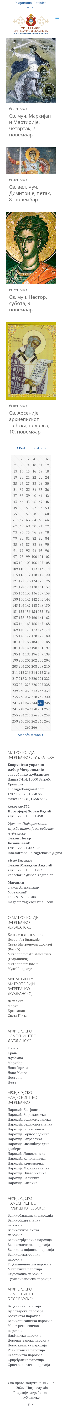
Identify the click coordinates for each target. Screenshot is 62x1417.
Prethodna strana (32, 448)
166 (34, 623)
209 (40, 666)
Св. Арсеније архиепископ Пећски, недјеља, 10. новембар (29, 422)
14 (21, 471)
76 (34, 532)
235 (15, 696)
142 (34, 599)
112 (34, 568)
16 (34, 471)
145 (15, 605)
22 (34, 477)
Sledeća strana (29, 734)
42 (47, 495)
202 (34, 660)
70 (34, 526)
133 (15, 593)
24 (47, 477)
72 (47, 526)
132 (47, 587)
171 (28, 629)
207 (28, 666)
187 (15, 648)
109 (15, 568)
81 (28, 538)
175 (15, 635)
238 (34, 696)
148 (34, 605)
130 (34, 587)
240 (47, 696)
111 (28, 568)
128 (21, 587)
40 (34, 495)
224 (21, 684)
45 (28, 501)
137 (40, 593)
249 (28, 709)
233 (40, 690)
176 (21, 635)
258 (47, 715)
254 (21, 715)
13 (15, 471)
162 (47, 617)
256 (34, 715)
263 (40, 721)
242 (21, 703)
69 (28, 526)
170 (21, 629)
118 (34, 575)
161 (40, 617)
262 (34, 721)
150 (47, 605)
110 (21, 568)
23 (41, 477)
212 (21, 672)
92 (21, 550)
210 (47, 666)
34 (34, 489)
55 (15, 514)
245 (40, 703)
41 (41, 495)
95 (41, 550)
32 (21, 489)
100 (34, 556)
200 (21, 660)
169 (15, 629)
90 (47, 544)
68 (21, 526)
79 (15, 538)
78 (47, 532)
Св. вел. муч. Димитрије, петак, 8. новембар (30, 193)
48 (47, 501)
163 (15, 623)
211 (15, 672)
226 (34, 684)
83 (41, 538)
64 (34, 520)
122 (21, 581)
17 (41, 471)
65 (41, 520)
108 (47, 562)
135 (28, 593)
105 (28, 562)
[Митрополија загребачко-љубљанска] (31, 24)
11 (41, 465)
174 (47, 629)
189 (28, 648)
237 (28, 696)
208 (34, 666)
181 (15, 642)
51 (28, 507)
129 (28, 587)
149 (40, 605)
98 (21, 556)
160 (34, 617)
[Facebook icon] (28, 7)
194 (21, 654)
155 (40, 611)
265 (28, 727)
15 (28, 471)
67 (15, 526)
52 (34, 507)
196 (34, 654)
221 (40, 678)
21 (28, 477)
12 (47, 465)
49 (15, 507)
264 (47, 721)
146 (21, 605)
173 (40, 629)
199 (15, 660)
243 (28, 703)
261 (28, 721)
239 (40, 696)
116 (21, 575)
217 (15, 678)
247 (15, 709)
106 (34, 562)
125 (40, 581)
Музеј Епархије (20, 968)
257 (40, 715)
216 (47, 672)
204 (47, 660)
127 (15, 587)
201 (28, 660)
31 (15, 489)
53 (41, 507)
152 (21, 611)
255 (28, 715)
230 (21, 690)
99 (28, 556)
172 (34, 629)
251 (40, 709)
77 (41, 532)
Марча (13, 1005)
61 (15, 520)
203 (40, 660)
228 (47, 684)
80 (21, 538)
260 (21, 721)
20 (21, 477)
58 (34, 514)
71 (41, 526)
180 (47, 635)
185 (40, 642)
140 (21, 599)
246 (47, 703)
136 (34, 593)
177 (28, 635)
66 (47, 520)
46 (34, 501)
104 (21, 562)
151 (15, 611)
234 (47, 690)
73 (15, 532)
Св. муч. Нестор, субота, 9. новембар (28, 303)
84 (47, 538)
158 (21, 617)
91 (15, 550)
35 (41, 489)
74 (21, 532)
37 (15, 495)
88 (34, 544)
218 (21, 678)
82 (34, 538)
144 (47, 599)
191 (40, 648)
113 (40, 568)
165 (28, 623)
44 (21, 501)
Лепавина (16, 1001)
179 (40, 635)
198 (47, 654)
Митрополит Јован (23, 963)
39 (28, 495)
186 (47, 642)
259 (15, 721)
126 (47, 581)
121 (15, 581)
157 (15, 617)
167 (40, 623)
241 (15, 703)
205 (15, 666)
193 (15, 654)
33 (28, 489)
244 (34, 703)
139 (15, 599)
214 (34, 672)
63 (28, 520)
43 (15, 501)
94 (34, 550)
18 (47, 471)
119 (40, 575)
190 (34, 648)
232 (34, 690)
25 (15, 483)
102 (47, 556)
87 (28, 544)
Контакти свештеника (25, 934)
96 (47, 550)
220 (34, 678)
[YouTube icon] (32, 7)
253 (15, 715)
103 (15, 562)
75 (28, 532)
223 (15, 684)
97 (15, 556)
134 (21, 593)
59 (41, 514)
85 (15, 544)
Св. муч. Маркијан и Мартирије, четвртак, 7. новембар (30, 125)
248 (21, 709)
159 (28, 617)
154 (34, 611)
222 (47, 678)
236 (21, 696)
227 (40, 684)
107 (40, 562)
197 (40, 654)
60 (47, 514)
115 (15, 575)
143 (40, 599)
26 (21, 483)
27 (28, 483)
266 (34, 727)
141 (28, 599)
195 (28, 654)
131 (40, 587)
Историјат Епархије (24, 939)
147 (28, 605)
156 (47, 611)
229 (15, 690)
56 (21, 514)
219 (28, 678)
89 (41, 544)
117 (28, 575)
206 (21, 666)
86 (21, 544)
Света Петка (18, 1015)
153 (28, 611)
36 (47, 489)
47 (41, 501)
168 (47, 623)
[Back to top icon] (55, 1410)
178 (34, 635)
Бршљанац (16, 1010)
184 (34, 642)
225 (28, 684)
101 (40, 556)
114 (47, 568)
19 (15, 477)
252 (47, 709)
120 (47, 575)
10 (34, 465)
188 (21, 648)
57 (28, 514)
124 (34, 581)
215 (40, 672)
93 (28, 550)
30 (47, 483)
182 (21, 642)
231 (28, 690)
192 (47, 648)
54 (47, 507)
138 (47, 593)
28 (34, 483)
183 (28, 642)
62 (21, 520)
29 (41, 483)
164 (21, 623)
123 (28, 581)
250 (34, 709)
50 (21, 507)
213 (28, 672)
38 (21, 495)
